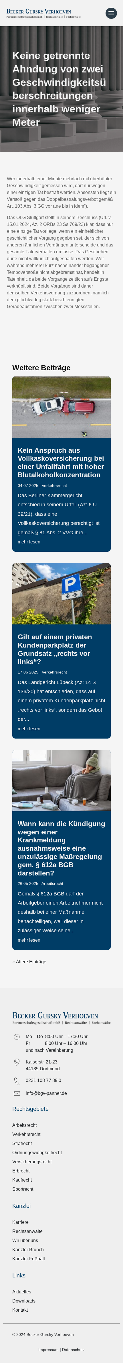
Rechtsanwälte (27, 1231)
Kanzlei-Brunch (28, 1249)
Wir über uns (25, 1240)
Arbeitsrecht (52, 883)
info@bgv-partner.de (46, 1093)
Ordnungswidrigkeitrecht (37, 1152)
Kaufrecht (22, 1180)
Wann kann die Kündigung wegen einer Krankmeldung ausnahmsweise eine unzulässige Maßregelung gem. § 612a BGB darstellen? (61, 848)
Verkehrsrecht (54, 485)
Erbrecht (20, 1170)
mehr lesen (29, 541)
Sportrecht (22, 1189)
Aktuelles (21, 1291)
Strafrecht (22, 1143)
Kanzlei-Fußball (28, 1258)
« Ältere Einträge (29, 961)
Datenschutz (73, 1349)
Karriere (20, 1222)
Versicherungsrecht (31, 1161)
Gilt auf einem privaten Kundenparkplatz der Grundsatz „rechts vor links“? (55, 649)
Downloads (23, 1301)
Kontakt (20, 1310)
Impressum (48, 1349)
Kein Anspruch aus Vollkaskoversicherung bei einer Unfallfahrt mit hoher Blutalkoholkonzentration (61, 462)
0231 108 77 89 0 (43, 1080)
